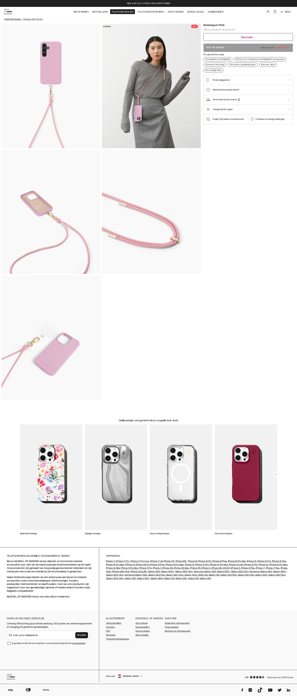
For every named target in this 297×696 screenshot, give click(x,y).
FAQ (108, 631)
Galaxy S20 (261, 575)
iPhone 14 (130, 564)
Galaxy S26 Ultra (184, 571)
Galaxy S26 (154, 571)
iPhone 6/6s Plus (120, 571)
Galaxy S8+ (205, 578)
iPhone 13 (189, 564)
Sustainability (142, 627)
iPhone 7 (260, 568)
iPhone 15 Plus (278, 561)
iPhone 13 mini (236, 564)
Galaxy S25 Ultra (240, 571)
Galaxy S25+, (223, 571)
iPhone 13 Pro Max (218, 564)
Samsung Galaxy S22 (136, 575)
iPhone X (206, 568)
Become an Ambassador (178, 631)
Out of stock (248, 47)
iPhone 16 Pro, (205, 561)
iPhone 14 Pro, (142, 564)
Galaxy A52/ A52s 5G (196, 575)
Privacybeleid (171, 627)
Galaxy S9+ (181, 578)
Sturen (81, 635)
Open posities (142, 631)
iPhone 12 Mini (113, 568)
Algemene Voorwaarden (177, 623)
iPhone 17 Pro (123, 561)
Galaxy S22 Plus (156, 575)
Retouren (111, 635)
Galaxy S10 (130, 578)
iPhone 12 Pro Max (278, 564)
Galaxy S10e (157, 578)
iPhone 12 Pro (251, 564)
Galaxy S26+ (167, 571)
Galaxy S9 (169, 578)
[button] (268, 677)
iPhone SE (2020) (220, 568)
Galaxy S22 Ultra (174, 575)
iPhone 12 (263, 564)
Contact (110, 627)
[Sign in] (268, 11)
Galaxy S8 (193, 578)
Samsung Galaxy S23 (261, 571)
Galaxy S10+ (143, 578)
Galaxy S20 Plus (276, 575)
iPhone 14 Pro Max (175, 564)
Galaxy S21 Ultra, (246, 575)
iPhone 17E (169, 561)
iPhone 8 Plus (248, 568)
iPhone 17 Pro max (140, 561)
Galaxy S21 (214, 575)
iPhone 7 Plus (273, 568)
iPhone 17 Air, (156, 561)
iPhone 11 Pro (145, 568)
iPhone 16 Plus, (220, 561)
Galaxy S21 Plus (228, 575)
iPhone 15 (251, 561)
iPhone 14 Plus (157, 564)
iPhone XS (168, 568)
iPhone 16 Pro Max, (237, 561)
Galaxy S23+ (279, 571)
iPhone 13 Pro (202, 564)
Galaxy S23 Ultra (115, 575)
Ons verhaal (141, 623)
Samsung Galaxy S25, (205, 571)
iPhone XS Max (181, 568)
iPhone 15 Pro (264, 561)
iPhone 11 (157, 568)
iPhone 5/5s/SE (138, 571)
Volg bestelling (113, 623)
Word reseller (142, 635)
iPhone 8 (235, 568)
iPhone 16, (193, 561)
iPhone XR (195, 568)
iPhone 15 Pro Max (115, 564)
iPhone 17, (111, 561)
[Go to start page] (8, 11)
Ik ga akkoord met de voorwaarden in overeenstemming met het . (49, 643)
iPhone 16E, (181, 561)
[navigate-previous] (275, 474)
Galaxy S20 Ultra (115, 578)
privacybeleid (78, 643)
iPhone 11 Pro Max (129, 568)
